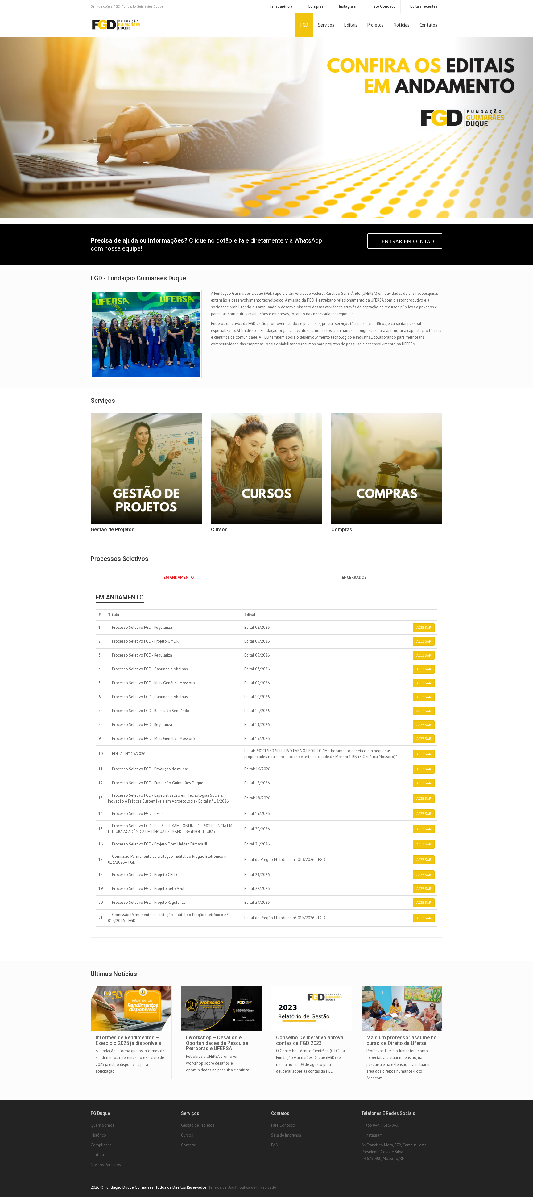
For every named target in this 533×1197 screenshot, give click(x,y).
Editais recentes (423, 6)
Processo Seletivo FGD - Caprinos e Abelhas (149, 669)
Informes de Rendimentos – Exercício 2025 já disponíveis (128, 1040)
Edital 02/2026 (257, 627)
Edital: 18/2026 (257, 798)
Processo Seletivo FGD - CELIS (137, 813)
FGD (304, 25)
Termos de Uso (221, 1187)
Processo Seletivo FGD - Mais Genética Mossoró (153, 683)
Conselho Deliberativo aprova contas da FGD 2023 (309, 1040)
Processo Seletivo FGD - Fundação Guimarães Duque (157, 783)
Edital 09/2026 (257, 683)
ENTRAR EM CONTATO (408, 241)
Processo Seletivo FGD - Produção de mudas (150, 769)
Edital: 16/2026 (257, 769)
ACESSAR (423, 627)
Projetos (375, 25)
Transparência (279, 6)
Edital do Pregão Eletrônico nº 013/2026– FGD (284, 859)
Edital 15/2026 (257, 738)
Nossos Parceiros (106, 1164)
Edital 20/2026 (257, 829)
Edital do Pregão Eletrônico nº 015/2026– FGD (284, 917)
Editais (350, 25)
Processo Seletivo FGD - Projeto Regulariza (148, 902)
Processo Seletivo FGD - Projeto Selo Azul (147, 888)
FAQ (274, 1145)
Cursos (187, 1135)
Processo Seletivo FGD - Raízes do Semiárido (150, 710)
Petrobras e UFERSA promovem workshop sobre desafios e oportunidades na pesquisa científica (217, 1063)
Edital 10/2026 (257, 696)
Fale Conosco (383, 6)
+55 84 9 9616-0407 (382, 1125)
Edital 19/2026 (257, 813)
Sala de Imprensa (286, 1135)
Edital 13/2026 (257, 724)
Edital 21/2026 (257, 844)
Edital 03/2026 (257, 641)
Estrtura (97, 1154)
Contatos (428, 25)
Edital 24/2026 (257, 902)
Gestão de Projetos (197, 1125)
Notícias (402, 25)
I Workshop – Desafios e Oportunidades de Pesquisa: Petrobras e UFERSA (218, 1043)
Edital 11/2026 (257, 710)
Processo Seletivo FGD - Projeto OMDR (145, 641)
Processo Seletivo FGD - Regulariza (141, 627)
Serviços (326, 25)
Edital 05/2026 (257, 655)
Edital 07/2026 (257, 669)
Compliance (101, 1145)
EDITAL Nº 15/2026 (128, 753)
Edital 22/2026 (257, 888)
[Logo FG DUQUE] (116, 25)
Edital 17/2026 (257, 783)
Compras (315, 6)
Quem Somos (102, 1125)
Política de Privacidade (256, 1187)
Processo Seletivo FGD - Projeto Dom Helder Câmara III (159, 844)
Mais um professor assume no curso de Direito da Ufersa (401, 1040)
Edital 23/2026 (257, 874)
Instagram (347, 6)
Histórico (98, 1135)
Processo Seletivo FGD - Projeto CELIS (144, 874)
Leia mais (136, 986)
